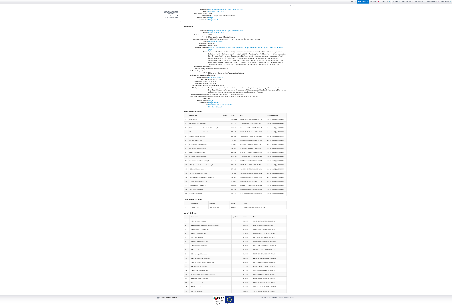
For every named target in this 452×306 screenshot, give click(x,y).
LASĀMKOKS (445, 2)
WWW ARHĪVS (406, 2)
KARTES (395, 2)
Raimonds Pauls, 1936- (216, 11)
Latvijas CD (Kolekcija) (216, 77)
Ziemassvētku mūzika (215, 41)
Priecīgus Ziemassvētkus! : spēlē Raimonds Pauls (225, 9)
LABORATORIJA (432, 2)
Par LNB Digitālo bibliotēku (269, 297)
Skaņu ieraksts (213, 20)
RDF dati (211, 107)
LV (290, 5)
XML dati (219, 107)
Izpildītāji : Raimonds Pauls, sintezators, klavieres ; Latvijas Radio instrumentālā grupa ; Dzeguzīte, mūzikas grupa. (245, 48)
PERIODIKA (385, 2)
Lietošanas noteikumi (283, 297)
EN (294, 5)
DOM (352, 2)
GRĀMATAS (373, 2)
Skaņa (210, 17)
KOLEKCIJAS (419, 2)
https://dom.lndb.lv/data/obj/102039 (220, 105)
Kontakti (292, 297)
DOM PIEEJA (362, 2)
